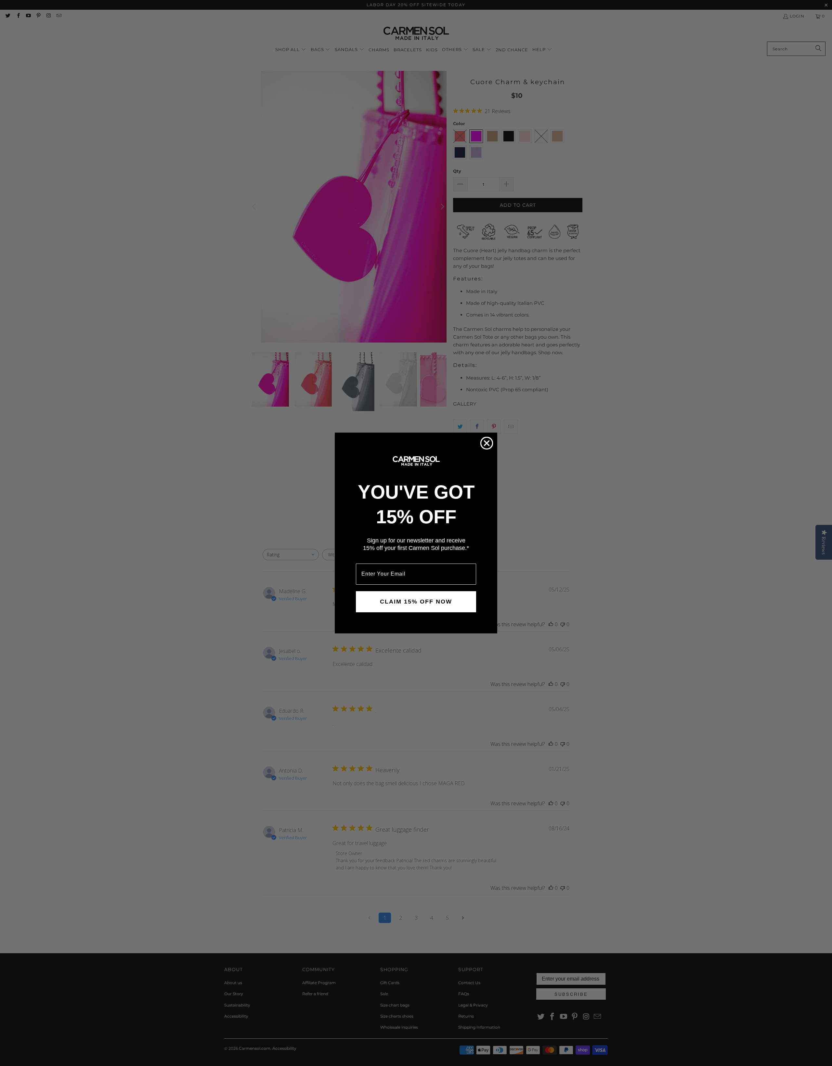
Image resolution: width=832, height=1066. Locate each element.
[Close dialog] (486, 443)
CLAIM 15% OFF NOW (416, 601)
